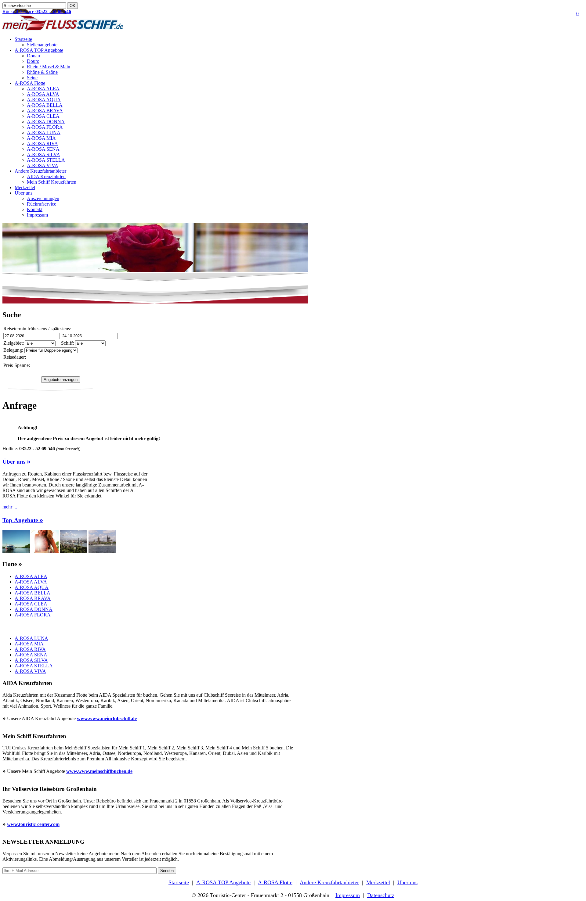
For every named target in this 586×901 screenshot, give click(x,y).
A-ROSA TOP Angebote (39, 50)
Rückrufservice (41, 203)
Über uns (23, 193)
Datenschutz (380, 895)
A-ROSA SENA (43, 149)
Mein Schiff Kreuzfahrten (51, 182)
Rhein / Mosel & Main (48, 66)
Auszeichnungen (43, 198)
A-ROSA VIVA (42, 165)
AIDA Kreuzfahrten (46, 176)
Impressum (37, 214)
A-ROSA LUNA (43, 132)
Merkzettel (25, 187)
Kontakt (34, 209)
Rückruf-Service (36, 11)
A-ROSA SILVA (43, 154)
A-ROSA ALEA (43, 88)
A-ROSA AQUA (44, 99)
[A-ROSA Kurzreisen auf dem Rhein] (102, 551)
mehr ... (9, 506)
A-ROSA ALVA (43, 94)
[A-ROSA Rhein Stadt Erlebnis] (74, 551)
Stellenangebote (42, 44)
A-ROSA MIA (41, 138)
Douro (33, 61)
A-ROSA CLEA (43, 116)
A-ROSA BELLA (45, 105)
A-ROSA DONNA (46, 121)
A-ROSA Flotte (30, 83)
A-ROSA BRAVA (45, 110)
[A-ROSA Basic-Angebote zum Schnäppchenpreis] (45, 551)
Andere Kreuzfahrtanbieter (40, 171)
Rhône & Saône (42, 72)
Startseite (23, 39)
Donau (33, 55)
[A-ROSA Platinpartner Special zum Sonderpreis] (16, 551)
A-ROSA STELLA (46, 160)
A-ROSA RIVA (42, 143)
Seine (32, 77)
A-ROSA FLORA (45, 127)
